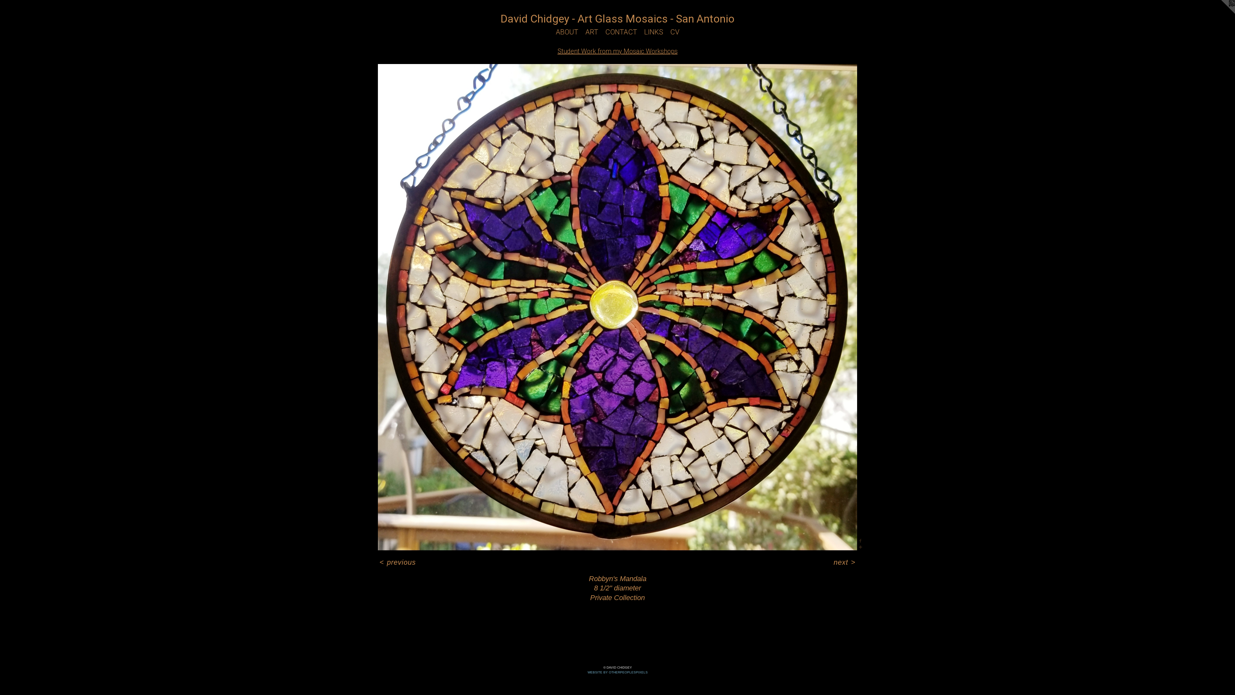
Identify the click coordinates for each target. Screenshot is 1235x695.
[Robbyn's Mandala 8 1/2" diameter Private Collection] (617, 307)
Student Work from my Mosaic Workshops (618, 51)
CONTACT (621, 32)
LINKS (653, 32)
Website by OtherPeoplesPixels (618, 672)
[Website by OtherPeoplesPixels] (1222, 13)
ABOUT (567, 32)
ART (591, 32)
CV (675, 32)
